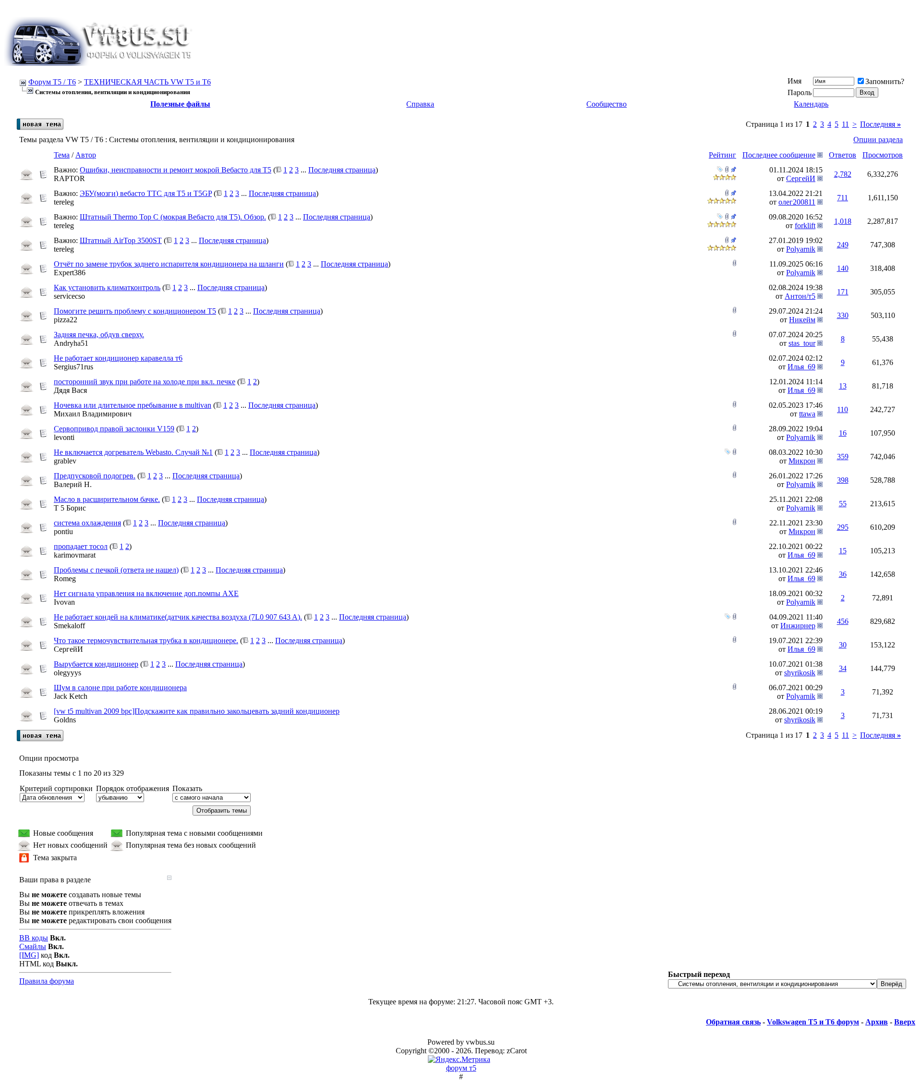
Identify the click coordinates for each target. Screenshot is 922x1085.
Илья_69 (801, 367)
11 (845, 124)
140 (843, 268)
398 (843, 480)
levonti (64, 437)
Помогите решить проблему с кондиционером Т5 (135, 311)
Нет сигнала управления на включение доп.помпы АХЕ (146, 593)
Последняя (880, 124)
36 (843, 574)
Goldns (65, 720)
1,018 (842, 221)
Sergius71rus (73, 367)
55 (843, 504)
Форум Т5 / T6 (52, 82)
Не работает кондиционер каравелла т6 (118, 358)
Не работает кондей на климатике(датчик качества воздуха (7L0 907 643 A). (178, 617)
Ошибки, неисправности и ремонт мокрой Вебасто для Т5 (175, 170)
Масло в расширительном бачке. (107, 499)
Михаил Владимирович (93, 414)
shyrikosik (799, 673)
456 (843, 621)
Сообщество (606, 104)
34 (843, 668)
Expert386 (69, 272)
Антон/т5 (800, 296)
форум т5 (461, 1068)
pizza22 (65, 320)
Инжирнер (797, 626)
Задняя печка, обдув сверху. (99, 334)
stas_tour (802, 343)
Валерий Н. (73, 484)
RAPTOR (69, 178)
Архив (876, 1022)
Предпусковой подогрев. (94, 476)
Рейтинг (722, 155)
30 (843, 645)
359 (843, 456)
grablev (65, 461)
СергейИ (800, 178)
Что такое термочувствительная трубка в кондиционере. (146, 640)
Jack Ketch (70, 696)
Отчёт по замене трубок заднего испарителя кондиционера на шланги (169, 264)
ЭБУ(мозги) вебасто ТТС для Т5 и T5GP (146, 193)
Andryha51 (71, 343)
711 (842, 198)
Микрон (802, 461)
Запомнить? (884, 81)
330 (843, 315)
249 (843, 245)
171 (843, 292)
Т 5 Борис (70, 508)
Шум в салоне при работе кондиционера (120, 687)
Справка (420, 104)
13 (843, 386)
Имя (794, 81)
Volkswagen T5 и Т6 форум (813, 1022)
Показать (187, 788)
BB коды (33, 938)
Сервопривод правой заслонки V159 (114, 429)
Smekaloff (69, 626)
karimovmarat (75, 555)
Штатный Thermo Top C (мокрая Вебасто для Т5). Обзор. (173, 217)
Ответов (842, 155)
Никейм (802, 320)
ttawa (807, 414)
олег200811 (796, 202)
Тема (62, 155)
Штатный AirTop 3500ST (121, 240)
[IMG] (29, 955)
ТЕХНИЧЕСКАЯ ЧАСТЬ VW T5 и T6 (147, 82)
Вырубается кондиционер (96, 664)
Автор (85, 155)
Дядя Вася (70, 390)
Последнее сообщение (778, 155)
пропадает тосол (81, 546)
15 (843, 551)
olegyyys (67, 673)
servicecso (69, 296)
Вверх (904, 1022)
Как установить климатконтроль (107, 287)
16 (843, 433)
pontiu (63, 531)
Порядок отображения (132, 788)
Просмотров (882, 155)
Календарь (811, 104)
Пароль (800, 92)
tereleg (64, 202)
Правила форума (46, 981)
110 (842, 409)
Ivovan (64, 602)
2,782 (842, 174)
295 (843, 527)
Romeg (65, 578)
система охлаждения (87, 523)
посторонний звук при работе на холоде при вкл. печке (144, 382)
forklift (805, 225)
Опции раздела (878, 139)
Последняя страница (342, 170)
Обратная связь (733, 1022)
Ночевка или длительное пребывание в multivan (132, 405)
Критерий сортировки (56, 788)
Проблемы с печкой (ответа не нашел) (116, 570)
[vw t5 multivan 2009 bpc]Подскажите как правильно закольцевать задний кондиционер (197, 711)
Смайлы (32, 946)
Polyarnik (800, 249)
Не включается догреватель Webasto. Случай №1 (133, 452)
